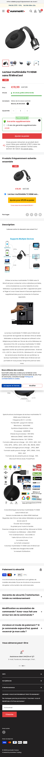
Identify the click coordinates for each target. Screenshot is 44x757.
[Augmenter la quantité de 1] (27, 110)
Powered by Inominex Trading (11, 752)
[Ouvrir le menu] (3, 11)
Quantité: (6, 111)
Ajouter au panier (22, 136)
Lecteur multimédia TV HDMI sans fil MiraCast (23, 194)
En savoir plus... (27, 149)
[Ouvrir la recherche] (31, 11)
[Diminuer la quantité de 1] (13, 110)
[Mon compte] (35, 11)
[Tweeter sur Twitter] (35, 214)
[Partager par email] (40, 214)
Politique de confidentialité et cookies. (17, 378)
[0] (39, 11)
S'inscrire (9, 714)
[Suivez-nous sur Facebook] (3, 732)
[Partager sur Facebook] (27, 214)
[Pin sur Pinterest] (31, 214)
